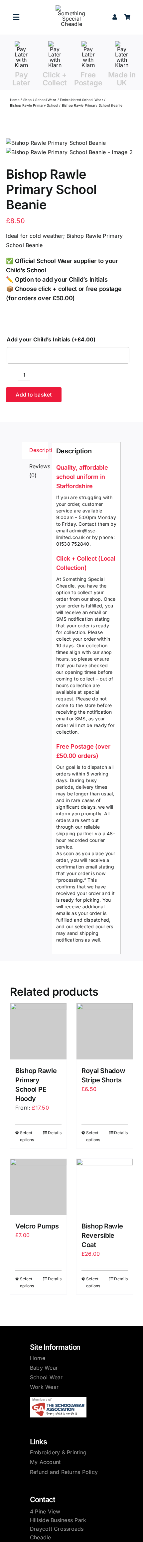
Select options (27, 1136)
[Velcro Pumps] (38, 1187)
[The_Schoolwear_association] (58, 1400)
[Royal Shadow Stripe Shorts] (104, 1031)
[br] (69, 147)
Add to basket (34, 394)
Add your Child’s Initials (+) (51, 339)
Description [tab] (38, 450)
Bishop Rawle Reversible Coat (102, 1235)
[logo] (71, 8)
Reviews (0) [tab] (38, 471)
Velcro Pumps (37, 1226)
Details (55, 1132)
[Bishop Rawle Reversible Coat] (104, 1187)
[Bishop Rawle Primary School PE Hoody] (38, 1031)
